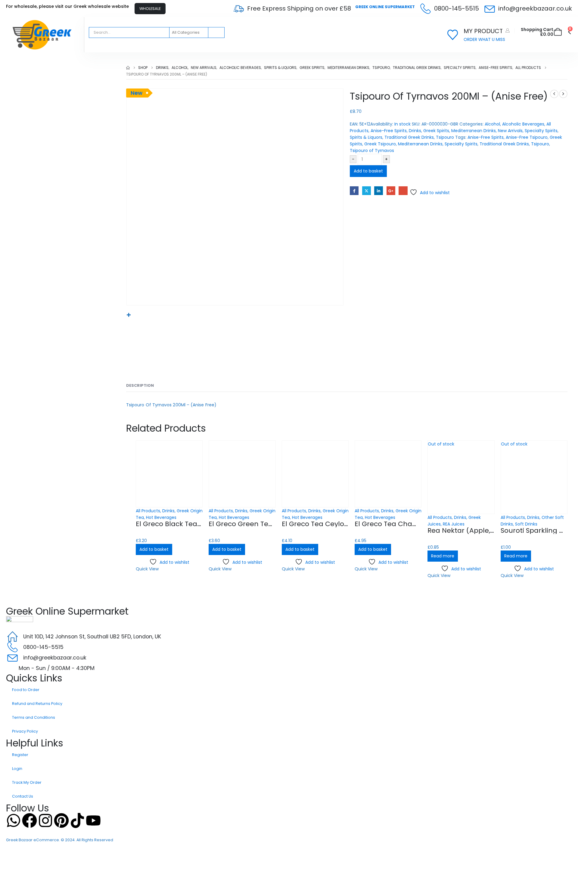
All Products (148, 511)
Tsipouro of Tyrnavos (372, 150)
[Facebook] (29, 820)
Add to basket (368, 171)
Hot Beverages (161, 517)
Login (17, 768)
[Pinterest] (61, 820)
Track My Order (27, 782)
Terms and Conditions (33, 717)
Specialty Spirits (541, 131)
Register (20, 754)
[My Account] (507, 30)
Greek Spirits (436, 131)
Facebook (354, 190)
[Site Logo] (42, 34)
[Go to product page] (169, 474)
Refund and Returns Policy (37, 703)
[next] (563, 94)
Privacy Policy (25, 731)
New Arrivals (510, 131)
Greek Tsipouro (380, 144)
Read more (442, 556)
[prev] (554, 94)
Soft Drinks (526, 524)
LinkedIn (378, 190)
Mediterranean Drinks (473, 131)
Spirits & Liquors (366, 137)
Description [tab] (140, 385)
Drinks (415, 131)
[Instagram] (45, 820)
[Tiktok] (77, 820)
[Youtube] (93, 820)
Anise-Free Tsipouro (527, 137)
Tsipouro (445, 137)
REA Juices (454, 524)
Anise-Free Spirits (389, 131)
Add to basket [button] (154, 549)
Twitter (366, 190)
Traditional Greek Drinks (409, 137)
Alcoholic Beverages (523, 124)
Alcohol (492, 124)
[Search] (215, 32)
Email (403, 190)
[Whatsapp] (13, 820)
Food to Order (25, 689)
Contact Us (22, 796)
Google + (391, 190)
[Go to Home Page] (128, 67)
